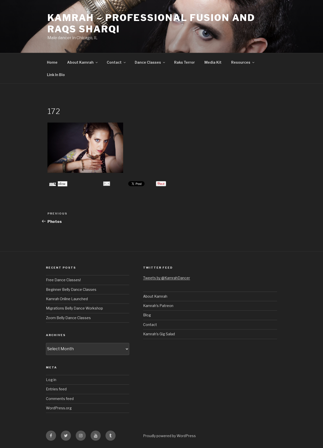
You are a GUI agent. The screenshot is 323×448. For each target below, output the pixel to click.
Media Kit (213, 62)
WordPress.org (59, 408)
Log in (51, 380)
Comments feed (60, 398)
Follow (61, 184)
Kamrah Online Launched (67, 299)
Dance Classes (148, 62)
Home (52, 62)
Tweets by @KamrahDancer (166, 278)
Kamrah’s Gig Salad (159, 334)
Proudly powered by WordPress (169, 436)
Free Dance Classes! (63, 280)
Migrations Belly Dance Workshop (74, 308)
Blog (147, 315)
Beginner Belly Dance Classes (71, 289)
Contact (114, 62)
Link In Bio (56, 75)
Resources (240, 62)
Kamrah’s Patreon (158, 305)
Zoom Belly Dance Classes (68, 318)
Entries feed (56, 389)
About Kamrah (80, 62)
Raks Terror (184, 62)
